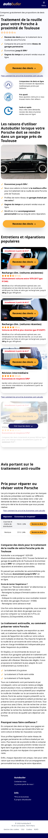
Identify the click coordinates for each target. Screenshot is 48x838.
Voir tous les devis (22, 426)
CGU (22, 829)
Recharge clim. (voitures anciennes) (22, 272)
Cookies (29, 829)
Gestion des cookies (11, 829)
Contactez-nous (20, 781)
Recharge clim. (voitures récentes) (21, 324)
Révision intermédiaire (15, 372)
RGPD (36, 829)
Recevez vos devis (38, 524)
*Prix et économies (21, 797)
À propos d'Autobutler (22, 799)
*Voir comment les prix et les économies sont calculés (22, 76)
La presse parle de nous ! (24, 784)
